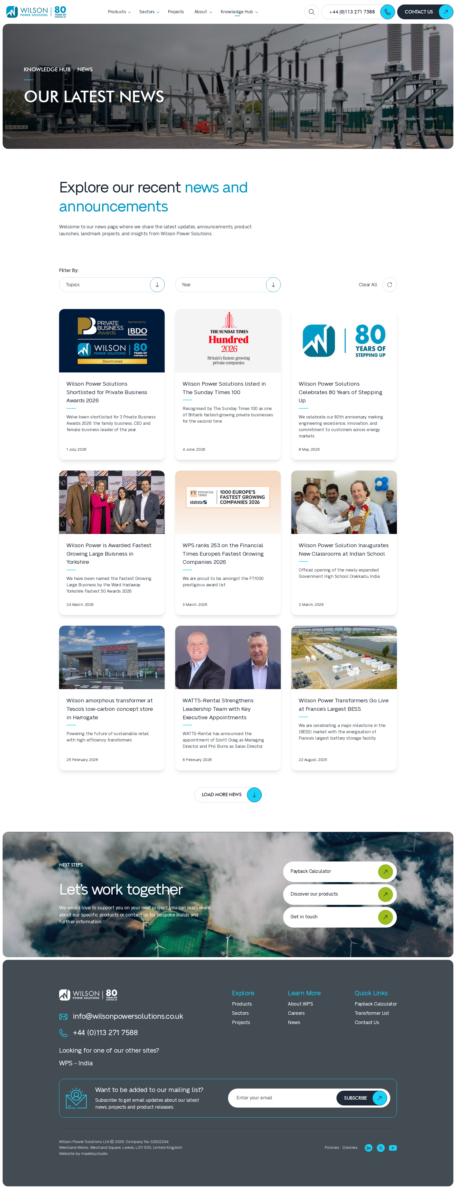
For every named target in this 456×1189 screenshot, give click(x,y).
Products (242, 1004)
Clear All (368, 284)
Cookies (349, 1148)
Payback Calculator (376, 1004)
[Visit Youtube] (393, 1148)
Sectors (240, 1013)
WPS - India (75, 1063)
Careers (296, 1013)
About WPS (300, 1004)
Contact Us (367, 1022)
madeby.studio (94, 1154)
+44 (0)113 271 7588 (105, 1033)
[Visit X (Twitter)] (381, 1148)
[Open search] (311, 11)
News (294, 1022)
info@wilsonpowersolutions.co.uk (128, 1016)
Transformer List (372, 1013)
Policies (332, 1148)
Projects (241, 1022)
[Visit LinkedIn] (369, 1148)
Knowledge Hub (47, 69)
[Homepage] (34, 11)
